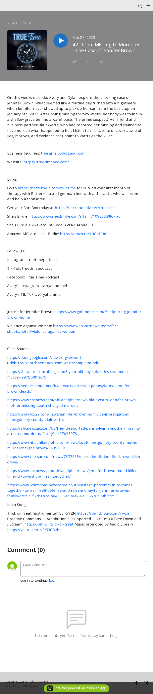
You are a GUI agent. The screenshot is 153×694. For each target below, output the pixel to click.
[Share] (101, 62)
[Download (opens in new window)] (88, 62)
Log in (53, 580)
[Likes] (74, 61)
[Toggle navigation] (148, 5)
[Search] (140, 6)
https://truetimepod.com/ (46, 161)
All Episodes (22, 23)
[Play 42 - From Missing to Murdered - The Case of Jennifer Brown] (60, 40)
